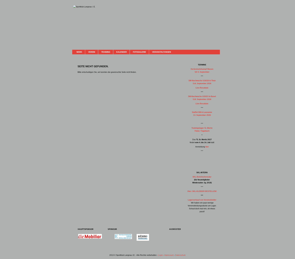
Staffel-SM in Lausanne (202, 112)
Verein (91, 52)
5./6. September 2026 (202, 83)
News (79, 52)
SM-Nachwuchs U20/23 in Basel (202, 96)
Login (160, 255)
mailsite (216, 52)
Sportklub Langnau (79, 16)
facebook (209, 52)
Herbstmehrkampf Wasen (202, 69)
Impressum (169, 255)
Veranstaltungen (161, 52)
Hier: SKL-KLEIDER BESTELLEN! (202, 191)
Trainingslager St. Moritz (201, 128)
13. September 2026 (202, 115)
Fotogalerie (139, 52)
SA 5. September (202, 72)
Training (105, 52)
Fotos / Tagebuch (202, 131)
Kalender (121, 52)
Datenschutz (180, 255)
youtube (212, 52)
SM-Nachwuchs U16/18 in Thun (202, 81)
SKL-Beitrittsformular (202, 177)
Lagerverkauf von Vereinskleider (202, 200)
